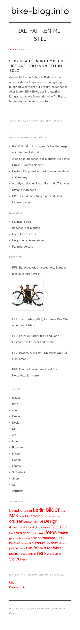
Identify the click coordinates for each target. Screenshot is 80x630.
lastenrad (14, 542)
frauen (63, 533)
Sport (15, 478)
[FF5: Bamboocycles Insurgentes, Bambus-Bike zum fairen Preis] (28, 295)
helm (27, 538)
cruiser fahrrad (33, 521)
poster (14, 548)
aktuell (16, 397)
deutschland (17, 527)
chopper (36, 516)
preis (22, 548)
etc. (14, 435)
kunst (60, 538)
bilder (53, 509)
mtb (48, 543)
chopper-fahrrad (51, 516)
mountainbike (37, 543)
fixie (34, 532)
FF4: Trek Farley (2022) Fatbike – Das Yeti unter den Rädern (40, 322)
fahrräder (45, 527)
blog (63, 511)
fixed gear (22, 533)
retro (41, 553)
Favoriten (18, 447)
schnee (50, 554)
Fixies (16, 453)
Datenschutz (17, 587)
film (11, 533)
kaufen (16, 466)
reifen (24, 554)
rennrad (31, 553)
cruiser (16, 521)
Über (12, 582)
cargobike (24, 516)
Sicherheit (18, 472)
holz (34, 538)
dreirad (36, 527)
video (15, 559)
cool (14, 410)
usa (58, 553)
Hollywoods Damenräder (28, 240)
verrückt (17, 490)
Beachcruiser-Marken (26, 227)
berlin (39, 510)
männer (25, 543)
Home (13, 49)
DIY (14, 428)
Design (16, 422)
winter (24, 559)
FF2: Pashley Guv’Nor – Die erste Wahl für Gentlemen (39, 355)
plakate (62, 543)
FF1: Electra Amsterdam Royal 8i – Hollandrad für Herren (34, 372)
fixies (41, 533)
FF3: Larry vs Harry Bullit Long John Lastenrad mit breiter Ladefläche (35, 339)
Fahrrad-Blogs (21, 221)
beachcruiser (20, 510)
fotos (51, 532)
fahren (16, 441)
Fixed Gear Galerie (24, 234)
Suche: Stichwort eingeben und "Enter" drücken (35, 120)
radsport (14, 553)
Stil (14, 484)
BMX (15, 403)
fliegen (16, 459)
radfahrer (55, 548)
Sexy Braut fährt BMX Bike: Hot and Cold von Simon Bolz (38, 65)
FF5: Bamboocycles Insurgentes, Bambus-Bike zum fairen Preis (39, 270)
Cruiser (17, 416)
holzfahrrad (46, 538)
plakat (54, 542)
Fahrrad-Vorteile (22, 246)
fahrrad (59, 526)
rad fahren (36, 547)
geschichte (16, 538)
